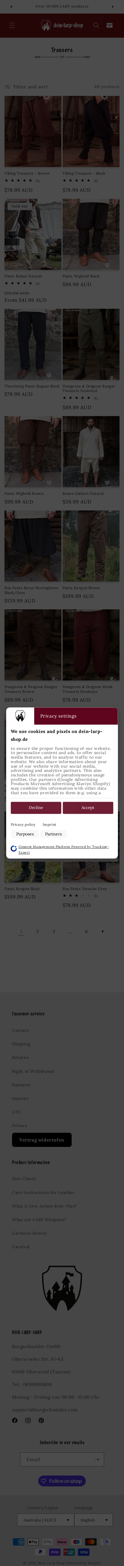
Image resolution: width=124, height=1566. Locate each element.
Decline (36, 807)
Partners (53, 834)
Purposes (25, 834)
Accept (88, 807)
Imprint (50, 824)
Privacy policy (23, 824)
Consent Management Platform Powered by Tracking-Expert (64, 849)
